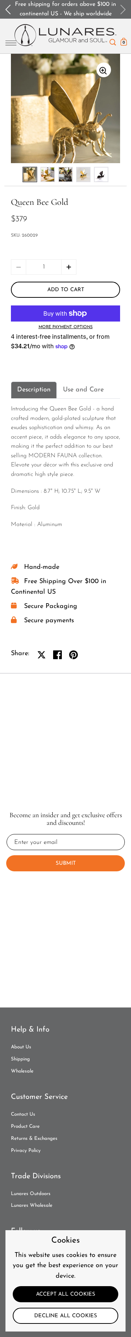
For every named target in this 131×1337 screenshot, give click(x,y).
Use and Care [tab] (83, 390)
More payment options (66, 327)
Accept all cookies (65, 1294)
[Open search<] (113, 40)
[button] (68, 267)
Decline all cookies (65, 1316)
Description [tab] (34, 390)
